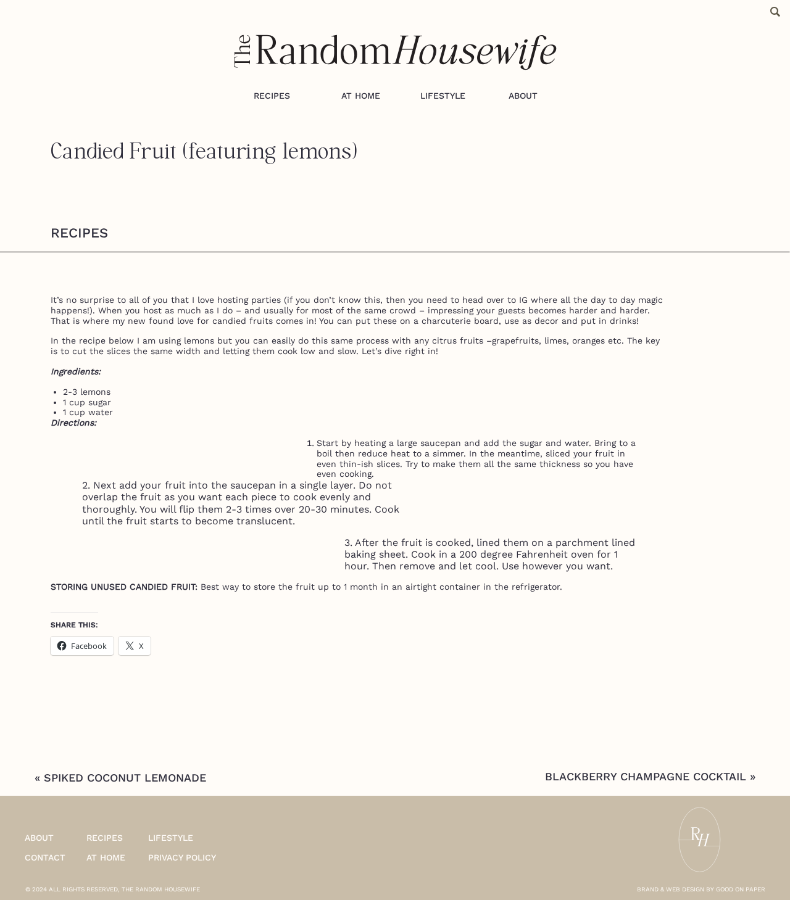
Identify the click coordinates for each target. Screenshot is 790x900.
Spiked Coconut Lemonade (125, 777)
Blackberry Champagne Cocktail (645, 776)
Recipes (79, 233)
